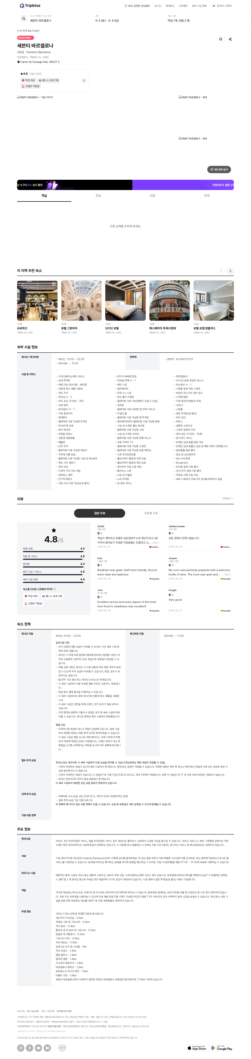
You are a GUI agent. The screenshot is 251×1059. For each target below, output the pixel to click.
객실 (44, 196)
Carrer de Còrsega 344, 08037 (38, 62)
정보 (98, 196)
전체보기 (227, 498)
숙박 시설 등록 (199, 5)
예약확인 (170, 6)
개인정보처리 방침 (64, 1011)
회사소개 (20, 1011)
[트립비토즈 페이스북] (29, 1048)
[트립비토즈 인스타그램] (20, 1048)
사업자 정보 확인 (54, 1026)
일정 (97, 16)
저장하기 (220, 39)
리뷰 (153, 196)
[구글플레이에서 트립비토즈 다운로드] (222, 1048)
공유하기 (230, 39)
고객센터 (183, 5)
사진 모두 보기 (221, 169)
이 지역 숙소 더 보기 (30, 31)
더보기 (155, 542)
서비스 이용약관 (47, 1011)
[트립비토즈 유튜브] (38, 1048)
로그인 (158, 5)
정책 (207, 196)
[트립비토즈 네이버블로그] (47, 1048)
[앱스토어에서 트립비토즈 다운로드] (197, 1048)
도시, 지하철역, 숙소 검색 (40, 16)
